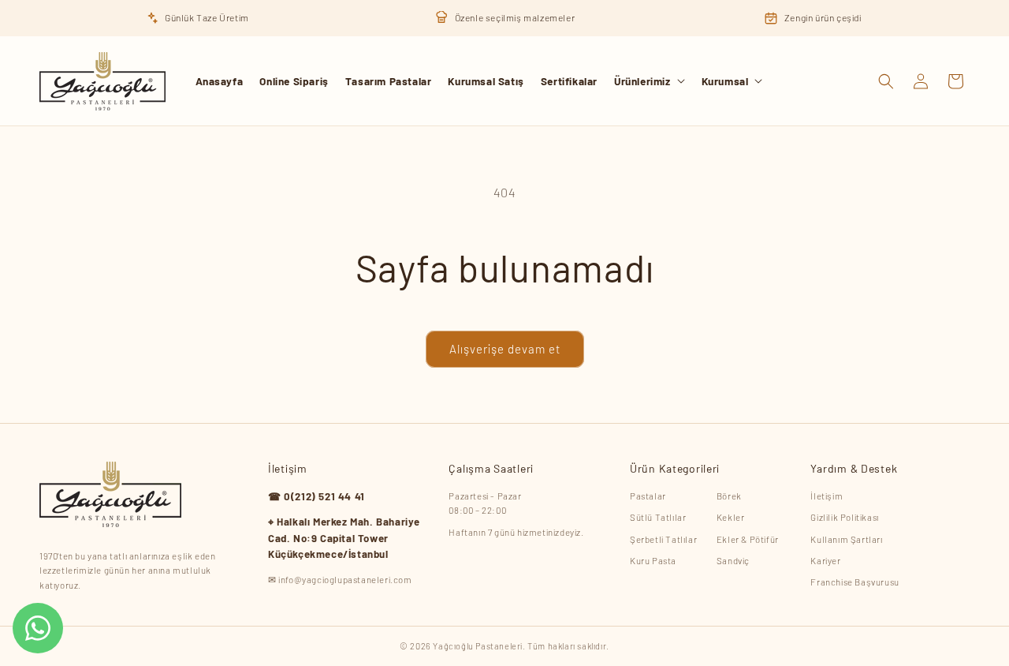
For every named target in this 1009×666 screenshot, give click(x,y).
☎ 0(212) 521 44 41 (316, 496)
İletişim (826, 495)
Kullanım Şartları (846, 538)
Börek (729, 495)
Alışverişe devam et (504, 349)
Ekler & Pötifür (748, 538)
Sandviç (733, 560)
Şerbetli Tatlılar (663, 538)
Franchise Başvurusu (854, 581)
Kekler (731, 516)
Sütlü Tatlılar (658, 516)
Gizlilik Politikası (844, 516)
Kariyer (825, 560)
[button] (649, 81)
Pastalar (648, 495)
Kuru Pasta (653, 560)
